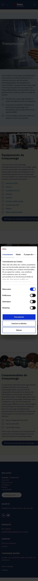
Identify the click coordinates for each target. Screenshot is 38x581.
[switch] (33, 295)
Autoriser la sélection (19, 323)
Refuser (19, 330)
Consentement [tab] (7, 254)
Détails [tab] (18, 254)
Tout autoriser (19, 317)
